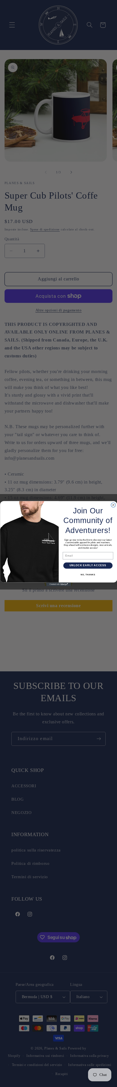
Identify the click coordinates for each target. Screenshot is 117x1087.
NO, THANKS (87, 575)
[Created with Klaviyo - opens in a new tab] (58, 584)
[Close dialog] (113, 505)
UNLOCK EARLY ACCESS (87, 565)
